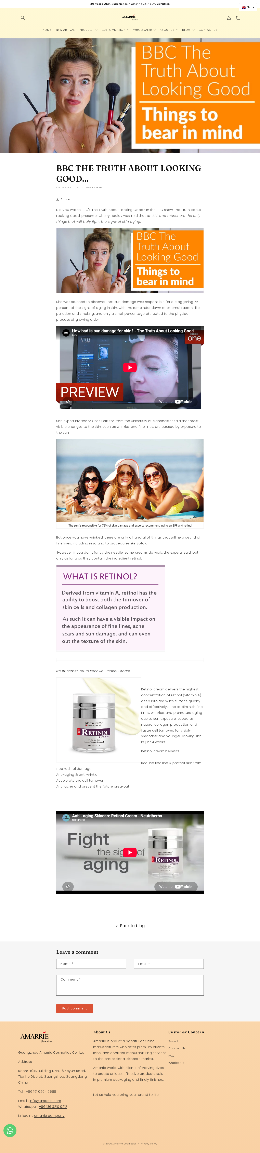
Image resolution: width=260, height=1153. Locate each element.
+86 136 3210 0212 (53, 1106)
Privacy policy (149, 1143)
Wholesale (176, 1063)
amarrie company (49, 1116)
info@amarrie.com (45, 1100)
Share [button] (65, 199)
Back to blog (132, 925)
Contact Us (177, 1049)
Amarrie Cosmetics (125, 1143)
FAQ (171, 1056)
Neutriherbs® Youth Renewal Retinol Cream (93, 671)
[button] (22, 17)
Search (173, 1041)
